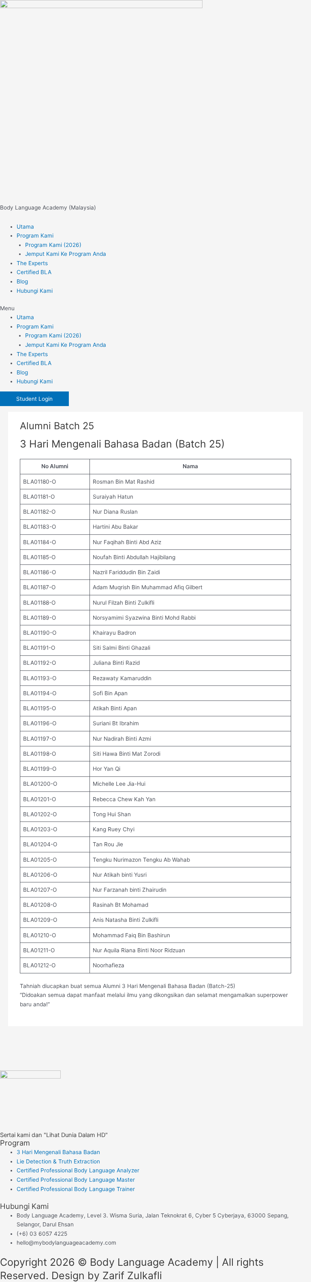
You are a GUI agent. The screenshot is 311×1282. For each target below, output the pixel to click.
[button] (155, 308)
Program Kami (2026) (53, 245)
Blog (22, 281)
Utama (25, 226)
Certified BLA (34, 272)
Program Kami (35, 235)
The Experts (32, 263)
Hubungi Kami (35, 291)
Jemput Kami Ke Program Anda (65, 254)
